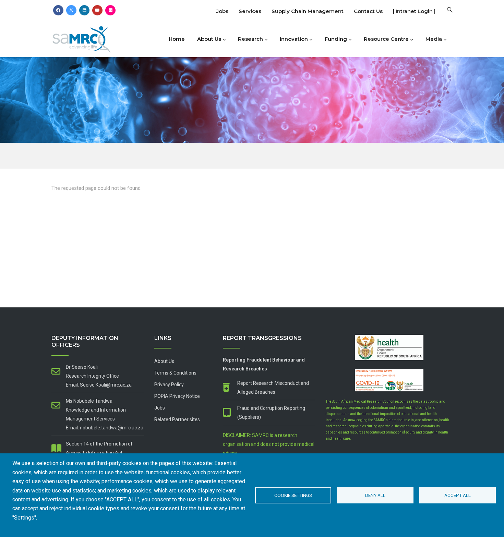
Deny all (375, 495)
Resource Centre (386, 39)
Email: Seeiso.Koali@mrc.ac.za (99, 385)
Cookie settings (293, 495)
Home (177, 39)
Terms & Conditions (175, 373)
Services (250, 11)
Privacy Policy (169, 384)
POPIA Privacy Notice (177, 396)
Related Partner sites (177, 419)
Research (250, 39)
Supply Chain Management (308, 11)
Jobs (222, 11)
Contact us (368, 11)
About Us (209, 39)
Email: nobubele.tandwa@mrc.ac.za (104, 427)
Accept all (457, 495)
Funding (336, 39)
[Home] (92, 37)
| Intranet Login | (414, 11)
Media (433, 39)
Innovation (294, 39)
